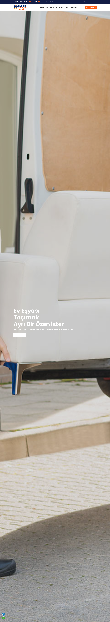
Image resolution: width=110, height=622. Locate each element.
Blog (66, 7)
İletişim (85, 1)
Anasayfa (41, 7)
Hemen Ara (90, 1)
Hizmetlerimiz (50, 7)
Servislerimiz (59, 7)
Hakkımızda (73, 7)
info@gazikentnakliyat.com (50, 1)
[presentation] (4, 323)
